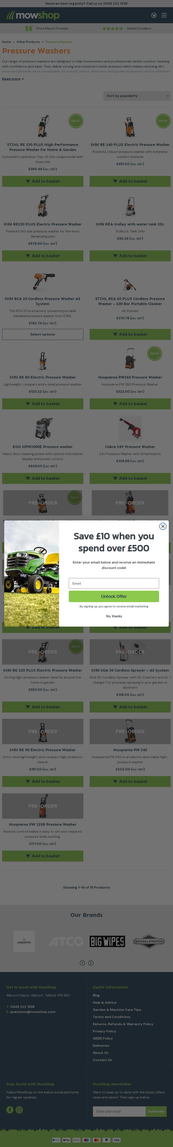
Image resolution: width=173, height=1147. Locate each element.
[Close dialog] (162, 526)
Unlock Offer (114, 596)
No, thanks (114, 616)
